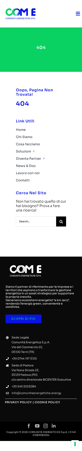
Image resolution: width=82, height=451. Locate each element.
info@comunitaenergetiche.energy (36, 393)
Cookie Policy (47, 402)
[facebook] (29, 426)
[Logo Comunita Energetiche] (20, 6)
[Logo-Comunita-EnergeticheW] (25, 262)
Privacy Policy (18, 402)
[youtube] (37, 426)
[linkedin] (54, 426)
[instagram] (45, 426)
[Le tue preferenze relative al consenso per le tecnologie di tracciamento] (75, 444)
